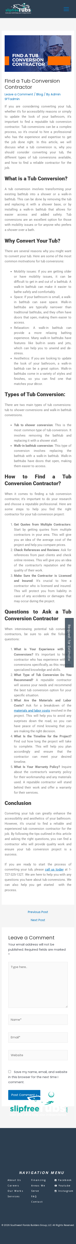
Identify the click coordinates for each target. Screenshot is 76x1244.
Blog (39, 94)
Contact (37, 1201)
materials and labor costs (32, 710)
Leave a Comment (19, 94)
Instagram (65, 1190)
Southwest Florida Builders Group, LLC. (31, 1225)
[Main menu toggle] (66, 9)
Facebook (64, 1180)
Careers (13, 1185)
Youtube (64, 1185)
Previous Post (38, 912)
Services (14, 1196)
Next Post (38, 920)
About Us (14, 1180)
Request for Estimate (69, 642)
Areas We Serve (38, 1188)
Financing (38, 1180)
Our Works (15, 1190)
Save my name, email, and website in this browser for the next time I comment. (37, 1077)
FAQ (34, 1196)
